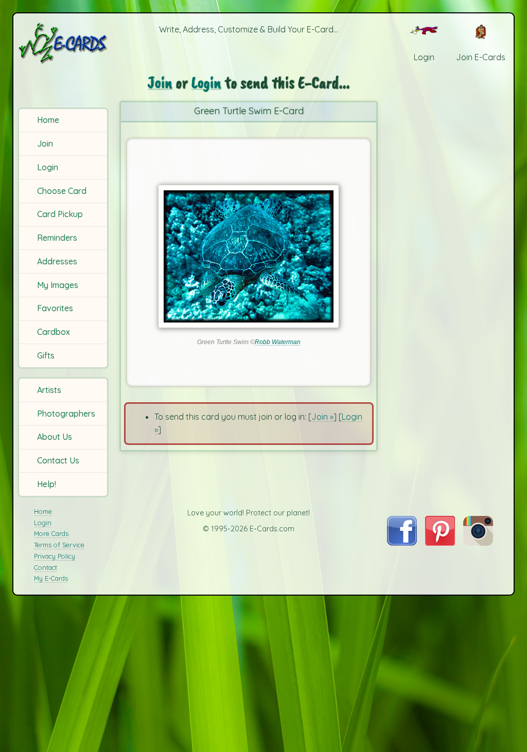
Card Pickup (60, 214)
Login (47, 167)
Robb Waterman (278, 342)
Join (45, 143)
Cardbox (53, 332)
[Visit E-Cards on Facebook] (401, 543)
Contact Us (58, 460)
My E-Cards (51, 578)
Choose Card (61, 191)
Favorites (55, 308)
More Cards (51, 533)
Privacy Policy (54, 556)
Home (48, 120)
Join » (322, 416)
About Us (54, 437)
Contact (45, 567)
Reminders (57, 237)
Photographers (66, 413)
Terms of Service (59, 545)
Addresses (57, 261)
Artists (49, 390)
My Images (57, 285)
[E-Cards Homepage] (63, 43)
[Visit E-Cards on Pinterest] (440, 543)
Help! (46, 484)
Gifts (46, 355)
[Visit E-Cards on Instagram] (478, 543)
